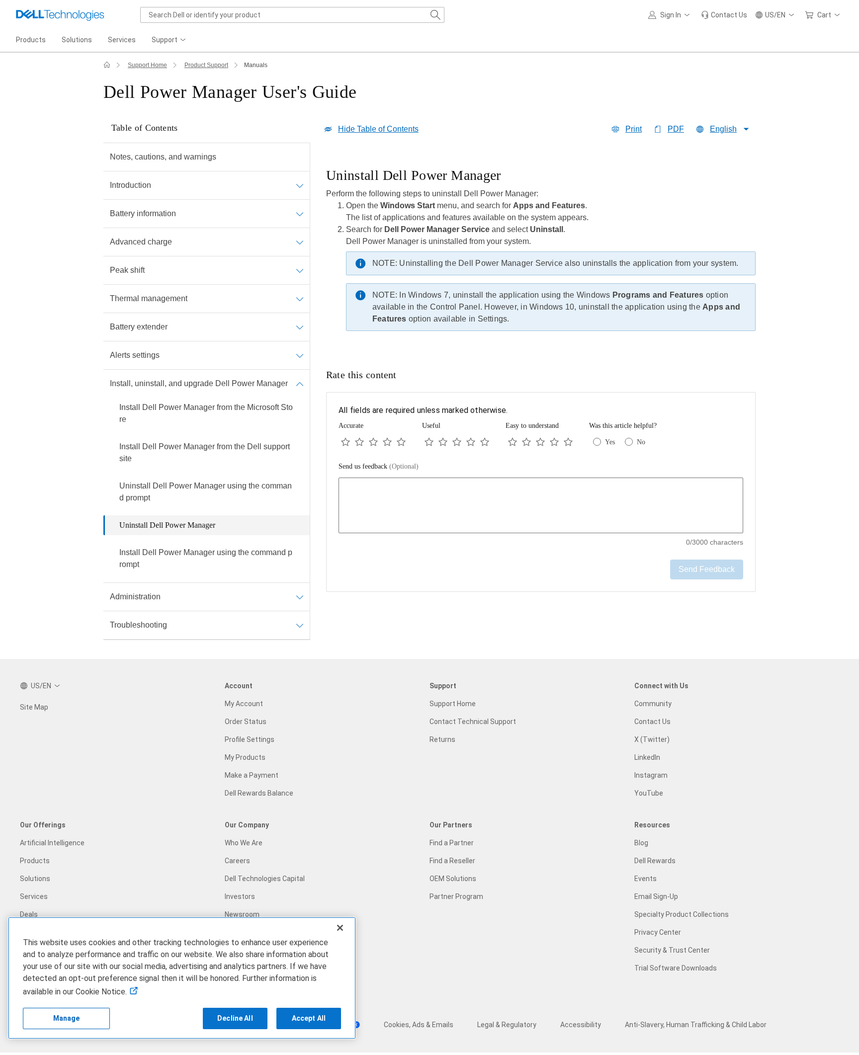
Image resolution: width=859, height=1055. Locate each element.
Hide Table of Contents (378, 129)
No (641, 442)
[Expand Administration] (300, 597)
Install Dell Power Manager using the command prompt (205, 558)
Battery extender (139, 327)
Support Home (147, 65)
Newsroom (242, 914)
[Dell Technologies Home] (60, 15)
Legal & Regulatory (506, 1025)
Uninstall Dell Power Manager (167, 525)
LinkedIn (647, 757)
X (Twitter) (652, 739)
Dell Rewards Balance (259, 793)
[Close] (340, 928)
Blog (641, 843)
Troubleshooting (138, 625)
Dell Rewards (655, 861)
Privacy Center (657, 932)
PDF (676, 129)
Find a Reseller (452, 861)
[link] (724, 15)
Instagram (651, 775)
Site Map (34, 707)
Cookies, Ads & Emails (418, 1025)
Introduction (130, 185)
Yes (610, 442)
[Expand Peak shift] (300, 270)
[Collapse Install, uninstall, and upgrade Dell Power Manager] (300, 384)
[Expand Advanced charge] (300, 242)
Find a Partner (452, 843)
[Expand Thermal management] (300, 299)
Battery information (143, 213)
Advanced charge (141, 242)
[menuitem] (169, 40)
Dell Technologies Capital (265, 879)
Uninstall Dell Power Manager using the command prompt (205, 492)
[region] (541, 252)
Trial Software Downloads (675, 968)
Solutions (35, 879)
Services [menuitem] (122, 40)
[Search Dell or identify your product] (435, 14)
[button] (670, 15)
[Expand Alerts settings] (300, 355)
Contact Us (652, 722)
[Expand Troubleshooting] (300, 625)
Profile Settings (249, 739)
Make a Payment (251, 775)
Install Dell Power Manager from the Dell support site (204, 452)
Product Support (206, 65)
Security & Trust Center (672, 950)
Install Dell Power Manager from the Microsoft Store (206, 413)
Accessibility (580, 1025)
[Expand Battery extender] (300, 327)
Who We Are (243, 843)
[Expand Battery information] (300, 214)
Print (633, 129)
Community (653, 704)
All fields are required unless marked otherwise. (423, 410)
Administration (135, 596)
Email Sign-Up (656, 896)
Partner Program (456, 896)
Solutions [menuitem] (77, 40)
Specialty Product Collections (681, 914)
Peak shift (127, 270)
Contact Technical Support (473, 722)
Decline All (235, 1018)
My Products (245, 757)
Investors (240, 896)
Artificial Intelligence (52, 843)
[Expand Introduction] (300, 185)
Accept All (309, 1018)
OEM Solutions (453, 879)
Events (645, 879)
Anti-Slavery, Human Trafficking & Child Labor (696, 1025)
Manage (66, 1018)
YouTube (648, 793)
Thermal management (148, 298)
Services (34, 896)
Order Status (245, 722)
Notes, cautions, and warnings (163, 157)
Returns (442, 739)
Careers (237, 861)
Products (35, 861)
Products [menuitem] (31, 40)
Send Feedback (707, 569)
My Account (244, 704)
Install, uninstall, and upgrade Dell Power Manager (199, 383)
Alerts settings (135, 355)
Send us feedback (379, 466)
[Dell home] (106, 65)
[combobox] (292, 15)
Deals (29, 914)
